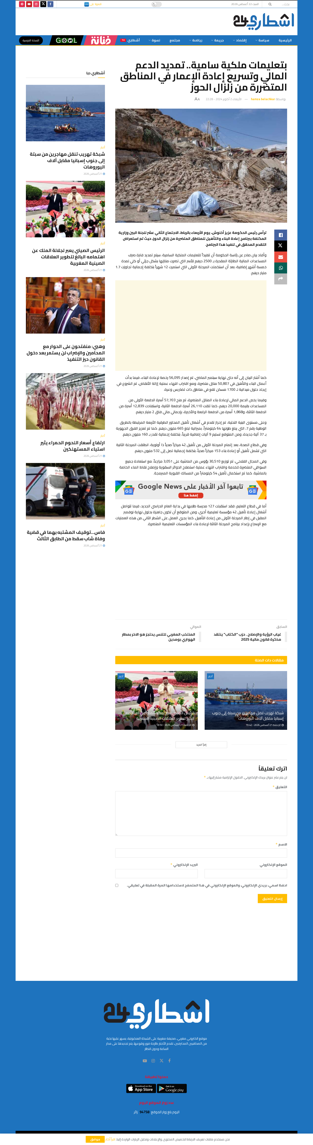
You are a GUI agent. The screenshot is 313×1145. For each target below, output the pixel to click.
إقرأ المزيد (201, 744)
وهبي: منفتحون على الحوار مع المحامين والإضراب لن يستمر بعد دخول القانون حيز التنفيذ (66, 352)
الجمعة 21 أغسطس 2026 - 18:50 (174, 725)
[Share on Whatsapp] (280, 267)
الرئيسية (285, 40)
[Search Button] (268, 4)
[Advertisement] (190, 325)
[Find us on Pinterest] (22, 4)
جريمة (219, 40)
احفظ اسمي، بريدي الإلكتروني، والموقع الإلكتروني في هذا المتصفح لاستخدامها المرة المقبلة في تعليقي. (207, 885)
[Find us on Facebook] (50, 4)
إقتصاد (241, 40)
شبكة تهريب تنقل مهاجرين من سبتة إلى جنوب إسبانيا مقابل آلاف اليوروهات (248, 715)
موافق (95, 1139)
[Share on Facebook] (280, 235)
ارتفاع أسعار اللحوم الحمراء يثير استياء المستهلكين (72, 445)
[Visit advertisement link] (190, 490)
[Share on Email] (280, 256)
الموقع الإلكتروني (273, 864)
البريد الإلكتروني (184, 864)
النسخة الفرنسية (31, 40)
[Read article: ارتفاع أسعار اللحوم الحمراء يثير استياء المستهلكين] (65, 401)
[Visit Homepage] (263, 21)
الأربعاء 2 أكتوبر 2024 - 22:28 (224, 99)
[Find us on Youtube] (29, 4)
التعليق (279, 786)
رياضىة (197, 40)
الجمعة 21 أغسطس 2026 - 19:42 (263, 725)
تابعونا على (95, 4)
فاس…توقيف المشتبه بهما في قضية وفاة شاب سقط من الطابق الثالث (66, 535)
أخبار (210, 676)
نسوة (156, 40)
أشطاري (131, 40)
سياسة (263, 40)
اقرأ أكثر (110, 1139)
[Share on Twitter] (280, 246)
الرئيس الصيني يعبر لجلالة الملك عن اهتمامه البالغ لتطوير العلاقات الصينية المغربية (160, 715)
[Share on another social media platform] (280, 278)
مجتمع (175, 40)
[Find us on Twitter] (43, 4)
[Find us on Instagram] (36, 4)
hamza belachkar (263, 99)
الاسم (281, 844)
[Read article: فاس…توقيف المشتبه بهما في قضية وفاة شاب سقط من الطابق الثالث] (65, 491)
